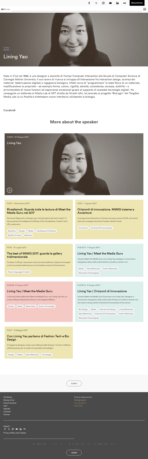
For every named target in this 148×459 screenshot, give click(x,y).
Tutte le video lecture (83, 397)
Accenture (83, 228)
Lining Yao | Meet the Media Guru (100, 253)
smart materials (110, 268)
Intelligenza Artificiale (46, 231)
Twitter (96, 3)
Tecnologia (46, 354)
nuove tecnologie (46, 306)
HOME (5, 9)
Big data (12, 231)
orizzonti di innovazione (101, 228)
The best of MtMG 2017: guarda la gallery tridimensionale (34, 255)
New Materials (93, 268)
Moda (30, 231)
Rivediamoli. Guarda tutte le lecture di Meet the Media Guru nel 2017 (39, 210)
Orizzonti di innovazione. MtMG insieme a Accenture (105, 210)
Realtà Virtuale (14, 235)
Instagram (103, 3)
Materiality (31, 306)
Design (22, 231)
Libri (5, 406)
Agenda (6, 408)
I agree (74, 452)
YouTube (110, 3)
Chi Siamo (7, 397)
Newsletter (137, 2)
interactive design (108, 309)
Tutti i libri (78, 406)
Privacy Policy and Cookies (14, 433)
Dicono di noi (8, 400)
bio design (83, 309)
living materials (126, 309)
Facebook (89, 3)
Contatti (7, 411)
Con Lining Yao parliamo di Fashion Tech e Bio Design (38, 337)
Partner (6, 414)
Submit (74, 383)
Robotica (28, 235)
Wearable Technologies (89, 273)
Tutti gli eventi (80, 400)
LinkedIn (117, 3)
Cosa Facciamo (9, 403)
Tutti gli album (80, 403)
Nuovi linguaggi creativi (19, 272)
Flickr (124, 3)
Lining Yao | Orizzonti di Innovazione (102, 291)
